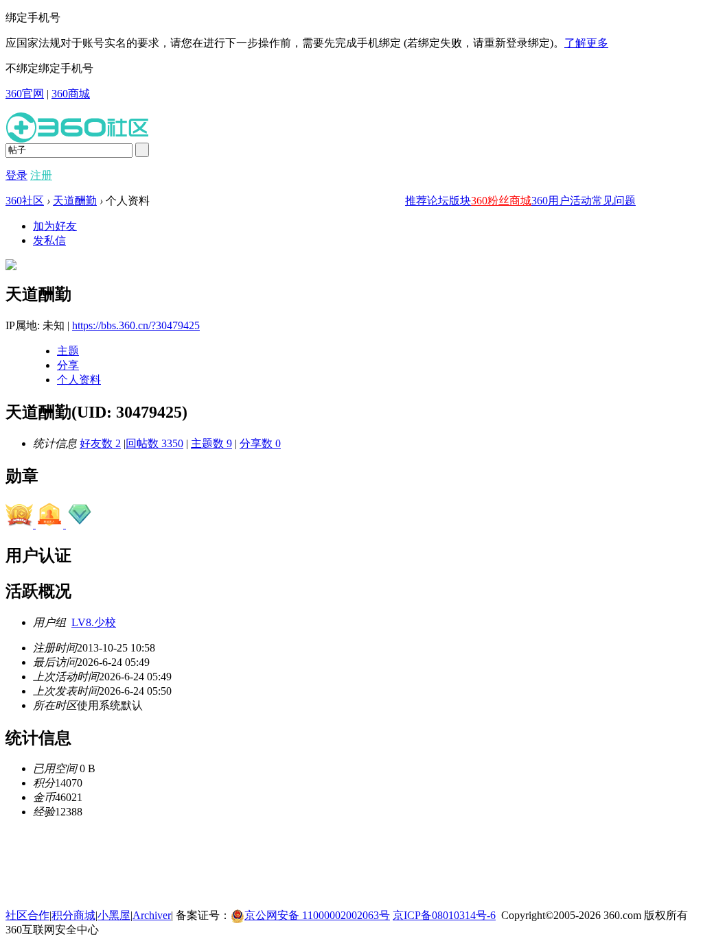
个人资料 (79, 379)
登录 (16, 175)
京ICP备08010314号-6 (444, 915)
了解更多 (586, 43)
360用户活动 (561, 200)
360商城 (70, 93)
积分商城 (73, 915)
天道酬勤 (75, 200)
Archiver (151, 915)
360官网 (24, 93)
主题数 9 (211, 443)
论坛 (438, 200)
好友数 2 (100, 443)
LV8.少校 (93, 622)
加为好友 (55, 226)
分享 (68, 365)
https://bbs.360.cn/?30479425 (136, 325)
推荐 (416, 200)
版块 (460, 200)
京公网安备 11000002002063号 (317, 915)
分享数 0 (260, 443)
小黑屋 (113, 915)
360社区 (24, 200)
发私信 (49, 240)
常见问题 (614, 200)
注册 (41, 175)
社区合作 (27, 915)
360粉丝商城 (501, 200)
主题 (68, 351)
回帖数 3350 (154, 443)
